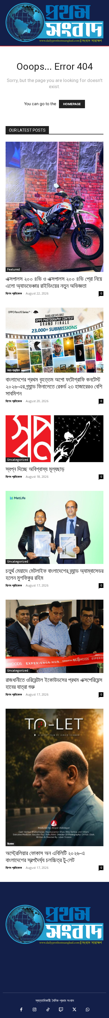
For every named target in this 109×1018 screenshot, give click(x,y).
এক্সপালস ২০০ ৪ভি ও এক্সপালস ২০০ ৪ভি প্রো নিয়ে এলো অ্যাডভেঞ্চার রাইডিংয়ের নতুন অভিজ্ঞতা (54, 282)
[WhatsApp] (87, 1010)
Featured (13, 269)
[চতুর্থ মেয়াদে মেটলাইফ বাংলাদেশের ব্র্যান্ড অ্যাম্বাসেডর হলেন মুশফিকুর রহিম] (54, 527)
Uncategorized (17, 460)
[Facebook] (21, 1010)
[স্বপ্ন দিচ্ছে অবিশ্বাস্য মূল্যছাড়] (54, 438)
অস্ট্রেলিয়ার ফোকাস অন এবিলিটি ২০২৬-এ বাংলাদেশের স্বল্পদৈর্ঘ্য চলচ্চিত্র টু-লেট (45, 856)
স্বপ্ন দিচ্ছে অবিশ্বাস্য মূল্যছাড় (35, 469)
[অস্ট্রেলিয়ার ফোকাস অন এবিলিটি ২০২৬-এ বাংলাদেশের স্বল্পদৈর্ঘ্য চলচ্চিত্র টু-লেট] (54, 777)
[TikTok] (48, 1010)
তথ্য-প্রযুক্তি (13, 370)
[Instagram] (34, 1010)
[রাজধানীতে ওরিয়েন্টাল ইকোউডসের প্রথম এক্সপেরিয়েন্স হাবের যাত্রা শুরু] (54, 636)
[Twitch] (61, 1010)
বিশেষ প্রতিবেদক (14, 293)
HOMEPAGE (72, 104)
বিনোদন (10, 844)
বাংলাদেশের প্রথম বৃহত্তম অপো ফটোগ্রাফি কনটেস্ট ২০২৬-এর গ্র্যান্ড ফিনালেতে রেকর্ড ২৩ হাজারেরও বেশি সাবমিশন (54, 386)
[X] (74, 1010)
